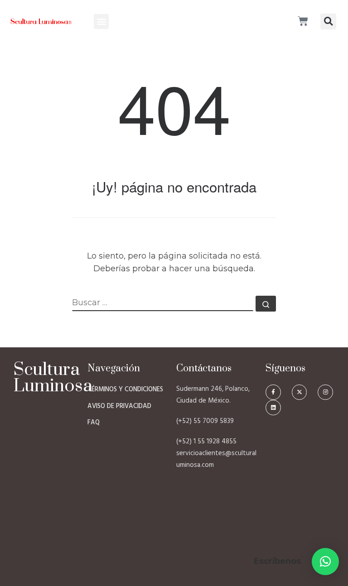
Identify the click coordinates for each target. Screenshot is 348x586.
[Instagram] (325, 392)
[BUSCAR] (162, 303)
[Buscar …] (266, 304)
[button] (101, 21)
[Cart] (303, 21)
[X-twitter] (299, 392)
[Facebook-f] (273, 392)
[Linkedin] (273, 407)
